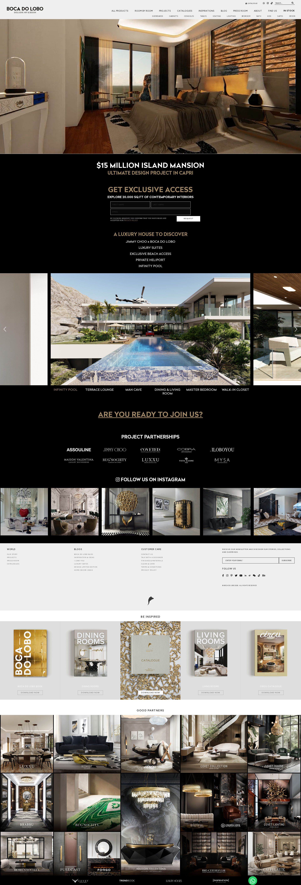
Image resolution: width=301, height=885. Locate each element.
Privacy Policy (149, 570)
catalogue (252, 3)
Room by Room (144, 11)
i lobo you (79, 561)
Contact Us (147, 554)
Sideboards (157, 16)
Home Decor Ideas (83, 570)
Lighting (231, 16)
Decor (292, 16)
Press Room (240, 11)
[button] (45, 329)
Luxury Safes (81, 564)
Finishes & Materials (152, 561)
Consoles (189, 16)
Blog (224, 11)
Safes (280, 16)
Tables (203, 16)
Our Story (12, 554)
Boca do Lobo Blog (83, 554)
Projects (165, 11)
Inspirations (206, 11)
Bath (258, 16)
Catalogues (184, 11)
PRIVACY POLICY (131, 220)
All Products (120, 11)
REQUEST (188, 219)
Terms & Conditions (151, 567)
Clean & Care (148, 564)
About (258, 11)
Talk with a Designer (152, 557)
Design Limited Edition (86, 567)
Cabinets (173, 16)
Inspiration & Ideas (84, 557)
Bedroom (246, 16)
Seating (217, 16)
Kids (269, 16)
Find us (272, 11)
